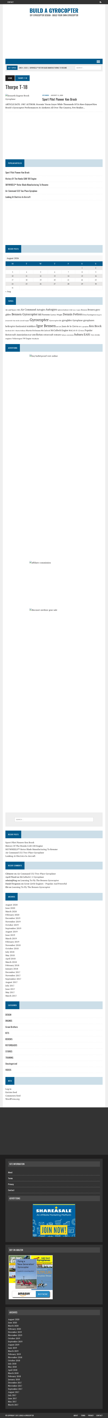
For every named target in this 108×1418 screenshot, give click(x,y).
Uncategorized (11, 1063)
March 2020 (11, 911)
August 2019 (11, 931)
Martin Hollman (21, 331)
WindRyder (35, 339)
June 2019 (10, 935)
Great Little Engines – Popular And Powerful (45, 883)
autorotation (63, 310)
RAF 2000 (32, 335)
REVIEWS (8, 1039)
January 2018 (11, 968)
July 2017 (9, 985)
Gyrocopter (39, 319)
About (10, 1172)
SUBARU (57, 335)
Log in (8, 1088)
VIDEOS (8, 1069)
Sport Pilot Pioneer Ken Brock (59, 99)
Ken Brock (95, 326)
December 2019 (12, 918)
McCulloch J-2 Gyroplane (32, 877)
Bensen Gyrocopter (25, 314)
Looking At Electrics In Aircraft (18, 197)
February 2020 (12, 914)
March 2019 (11, 938)
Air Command (28, 309)
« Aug (8, 291)
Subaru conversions (68, 335)
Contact (10, 2)
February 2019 (12, 941)
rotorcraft (48, 334)
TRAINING (9, 1057)
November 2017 (13, 975)
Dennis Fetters (73, 314)
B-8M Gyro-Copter (74, 310)
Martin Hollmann (33, 330)
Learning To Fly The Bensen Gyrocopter (40, 880)
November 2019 (13, 921)
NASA (82, 331)
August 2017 (11, 982)
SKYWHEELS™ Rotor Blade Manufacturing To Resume (26, 184)
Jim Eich (58, 326)
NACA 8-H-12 (74, 330)
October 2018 (12, 948)
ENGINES (8, 1020)
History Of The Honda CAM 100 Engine (20, 178)
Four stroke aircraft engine (21, 321)
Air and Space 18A (12, 310)
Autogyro (51, 309)
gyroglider (67, 320)
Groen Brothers (11, 1027)
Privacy (11, 1184)
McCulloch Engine (59, 330)
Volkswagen (17, 338)
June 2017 (10, 989)
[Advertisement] (54, 37)
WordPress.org (12, 1099)
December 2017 (12, 972)
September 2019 (13, 928)
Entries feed (11, 1092)
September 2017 (13, 978)
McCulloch (45, 330)
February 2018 (12, 965)
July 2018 (9, 951)
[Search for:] (54, 819)
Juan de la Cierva (70, 326)
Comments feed (12, 1095)
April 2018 (10, 958)
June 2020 (10, 908)
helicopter (10, 326)
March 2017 (11, 995)
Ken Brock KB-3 (10, 331)
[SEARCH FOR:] (88, 67)
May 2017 (10, 992)
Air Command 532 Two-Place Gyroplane (21, 191)
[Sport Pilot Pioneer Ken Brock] (22, 99)
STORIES (45, 95)
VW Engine (27, 338)
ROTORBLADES (11, 1045)
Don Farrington (89, 315)
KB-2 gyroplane (84, 326)
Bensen (84, 310)
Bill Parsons (44, 314)
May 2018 (10, 955)
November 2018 (13, 945)
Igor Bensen (46, 325)
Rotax (39, 334)
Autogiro (41, 309)
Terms (10, 1178)
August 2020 (11, 904)
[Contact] (100, 1)
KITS (7, 1033)
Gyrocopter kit (55, 320)
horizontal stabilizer (26, 326)
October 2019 (12, 924)
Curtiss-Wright (56, 315)
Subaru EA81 (82, 334)
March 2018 (11, 962)
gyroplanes (88, 320)
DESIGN (8, 1014)
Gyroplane (77, 320)
